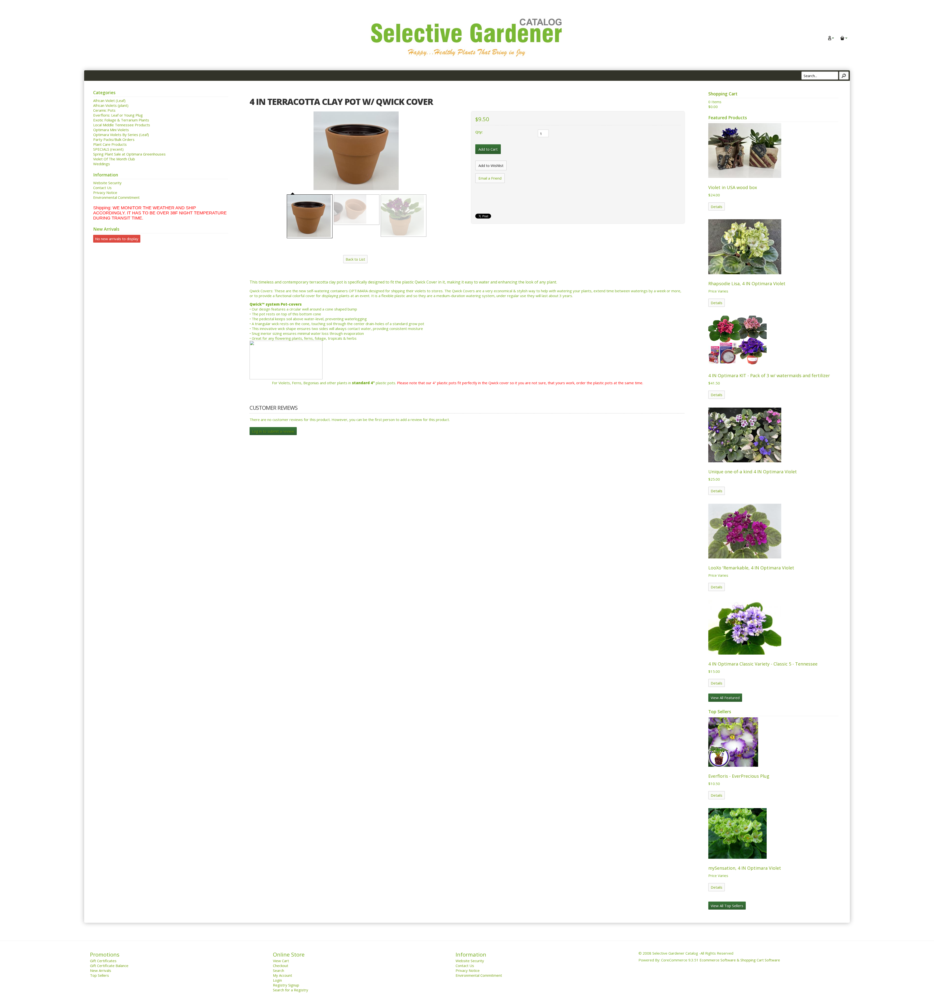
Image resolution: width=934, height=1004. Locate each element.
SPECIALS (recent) (108, 149)
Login (277, 980)
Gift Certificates (103, 960)
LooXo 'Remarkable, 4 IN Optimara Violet (751, 568)
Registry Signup (286, 985)
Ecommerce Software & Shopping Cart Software (740, 960)
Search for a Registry (290, 989)
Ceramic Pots (104, 110)
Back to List (355, 259)
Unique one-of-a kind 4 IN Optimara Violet (752, 472)
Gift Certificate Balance (109, 965)
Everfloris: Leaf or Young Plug (118, 115)
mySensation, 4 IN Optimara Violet (744, 868)
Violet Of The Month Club (114, 158)
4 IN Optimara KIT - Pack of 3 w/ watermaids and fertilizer (769, 375)
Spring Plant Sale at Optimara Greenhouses (129, 154)
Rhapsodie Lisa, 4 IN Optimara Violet (746, 283)
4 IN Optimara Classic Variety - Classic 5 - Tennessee (762, 664)
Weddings (101, 163)
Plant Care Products (110, 144)
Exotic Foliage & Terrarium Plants (121, 120)
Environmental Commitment (116, 197)
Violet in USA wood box (732, 187)
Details (716, 206)
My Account (282, 975)
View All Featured (725, 697)
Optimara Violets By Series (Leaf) (121, 134)
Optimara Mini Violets (111, 129)
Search (278, 970)
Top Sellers (99, 975)
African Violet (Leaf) (109, 100)
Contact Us (102, 187)
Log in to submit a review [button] (273, 431)
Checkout (280, 965)
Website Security (107, 182)
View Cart (281, 960)
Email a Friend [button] (490, 178)
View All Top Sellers (727, 905)
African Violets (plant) (110, 105)
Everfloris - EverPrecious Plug (738, 776)
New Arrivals (100, 970)
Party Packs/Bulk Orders (114, 139)
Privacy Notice (105, 192)
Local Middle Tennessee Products (121, 124)
